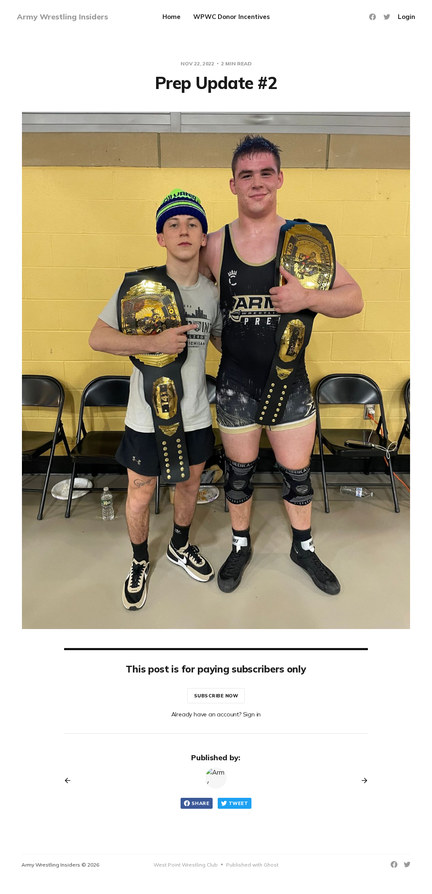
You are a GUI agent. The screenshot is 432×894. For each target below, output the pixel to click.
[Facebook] (372, 17)
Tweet (238, 803)
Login (406, 17)
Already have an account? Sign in (216, 714)
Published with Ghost (252, 865)
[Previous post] (70, 780)
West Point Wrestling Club (186, 865)
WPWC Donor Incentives (231, 17)
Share (200, 803)
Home (171, 17)
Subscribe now (216, 696)
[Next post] (361, 780)
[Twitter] (386, 17)
